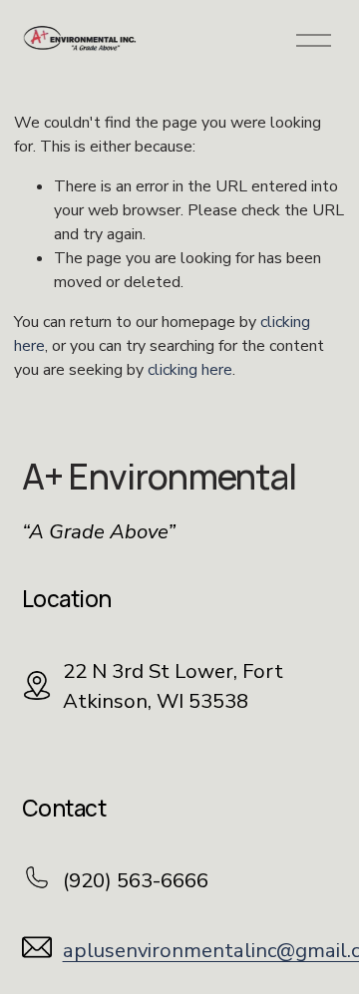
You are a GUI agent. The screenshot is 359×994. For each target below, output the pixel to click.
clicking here (190, 370)
